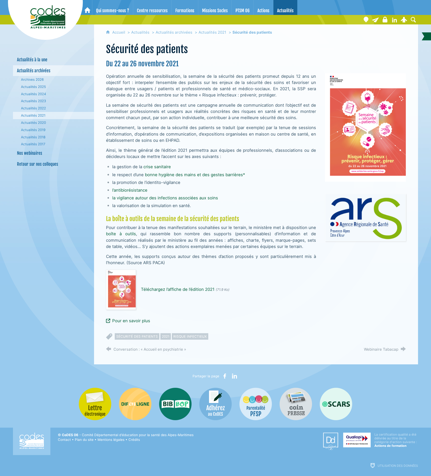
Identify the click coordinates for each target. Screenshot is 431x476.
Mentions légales (111, 440)
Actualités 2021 (212, 32)
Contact (64, 440)
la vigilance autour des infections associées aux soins (165, 197)
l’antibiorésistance (129, 190)
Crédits (134, 440)
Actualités (140, 32)
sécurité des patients (137, 336)
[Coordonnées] (366, 19)
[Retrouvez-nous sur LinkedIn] (394, 19)
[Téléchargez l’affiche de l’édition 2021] (121, 289)
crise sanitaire (157, 166)
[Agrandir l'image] (365, 127)
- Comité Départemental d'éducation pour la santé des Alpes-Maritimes (128, 435)
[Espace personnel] (404, 19)
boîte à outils (121, 233)
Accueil (119, 32)
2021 (165, 336)
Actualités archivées (174, 32)
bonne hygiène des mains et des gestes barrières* (195, 174)
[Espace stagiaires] (385, 19)
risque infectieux (190, 336)
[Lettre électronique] (375, 19)
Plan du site (84, 440)
